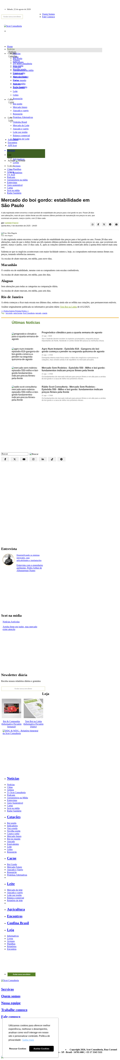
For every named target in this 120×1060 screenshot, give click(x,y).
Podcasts (11, 177)
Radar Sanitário (14, 193)
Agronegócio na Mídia (17, 797)
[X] (15, 459)
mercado (38, 313)
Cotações (12, 56)
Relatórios (11, 946)
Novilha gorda (19, 69)
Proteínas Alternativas (17, 875)
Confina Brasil (18, 923)
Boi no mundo (19, 80)
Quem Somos (48, 14)
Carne (11, 102)
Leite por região (14, 895)
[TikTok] (52, 459)
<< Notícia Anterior (8, 311)
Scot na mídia (13, 190)
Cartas (10, 187)
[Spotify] (61, 459)
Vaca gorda (18, 65)
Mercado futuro (20, 76)
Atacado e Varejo (15, 869)
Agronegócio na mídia (17, 180)
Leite (15, 91)
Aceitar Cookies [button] (41, 1048)
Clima (10, 169)
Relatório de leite (15, 900)
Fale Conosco (48, 16)
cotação (44, 313)
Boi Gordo (12, 864)
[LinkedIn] (43, 459)
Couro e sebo (19, 73)
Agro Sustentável (15, 803)
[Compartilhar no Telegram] (110, 224)
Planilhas (11, 944)
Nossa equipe (11, 1003)
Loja (10, 157)
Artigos (10, 172)
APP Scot (12, 145)
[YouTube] (24, 459)
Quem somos (10, 996)
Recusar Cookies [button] (17, 1048)
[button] (33, 454)
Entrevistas (12, 182)
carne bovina (17, 313)
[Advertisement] (60, 429)
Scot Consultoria (29, 313)
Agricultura (13, 139)
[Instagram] (33, 459)
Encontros (12, 142)
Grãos (15, 95)
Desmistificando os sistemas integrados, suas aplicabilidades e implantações (29, 558)
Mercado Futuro (14, 867)
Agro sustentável (15, 185)
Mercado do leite (15, 890)
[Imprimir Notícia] (116, 224)
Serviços (7, 989)
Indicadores (18, 62)
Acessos (11, 941)
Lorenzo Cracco (11, 223)
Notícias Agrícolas (11, 621)
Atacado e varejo (15, 892)
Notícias (12, 51)
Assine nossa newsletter (12, 17)
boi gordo (9, 313)
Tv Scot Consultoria (16, 792)
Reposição (18, 98)
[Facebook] (5, 459)
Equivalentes (19, 87)
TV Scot (11, 174)
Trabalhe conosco (14, 1010)
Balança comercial (15, 898)
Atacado (17, 84)
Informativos (13, 936)
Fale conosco (10, 1017)
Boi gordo (17, 58)
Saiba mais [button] (28, 1040)
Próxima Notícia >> (22, 311)
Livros (10, 938)
